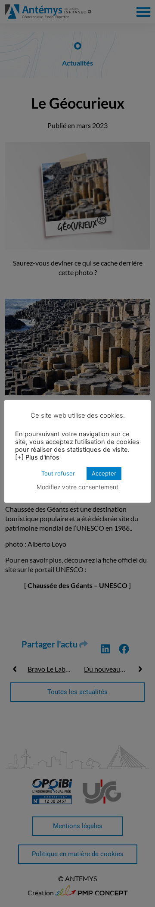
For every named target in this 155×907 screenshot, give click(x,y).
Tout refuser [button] (58, 473)
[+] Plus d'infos (37, 457)
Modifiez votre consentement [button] (77, 487)
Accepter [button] (104, 473)
